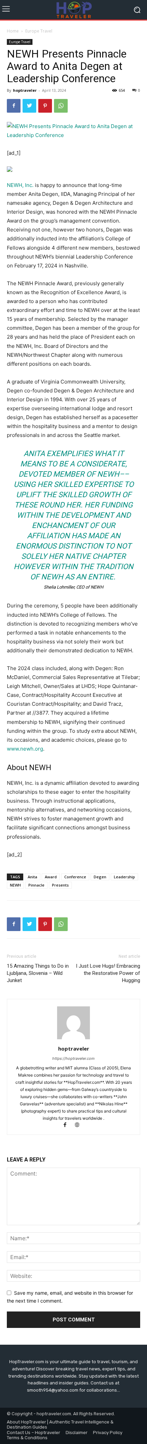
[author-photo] (73, 1039)
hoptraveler (25, 90)
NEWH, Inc (19, 185)
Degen (100, 876)
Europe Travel (38, 31)
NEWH (15, 885)
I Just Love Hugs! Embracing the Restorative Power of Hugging (108, 973)
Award (51, 876)
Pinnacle (36, 885)
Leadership (124, 876)
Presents (60, 885)
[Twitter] (29, 106)
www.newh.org (25, 748)
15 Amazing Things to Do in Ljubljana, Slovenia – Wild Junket (38, 973)
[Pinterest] (45, 106)
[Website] (79, 1125)
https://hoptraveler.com (73, 1058)
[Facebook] (14, 106)
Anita (32, 876)
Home (13, 31)
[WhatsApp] (61, 106)
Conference (75, 876)
